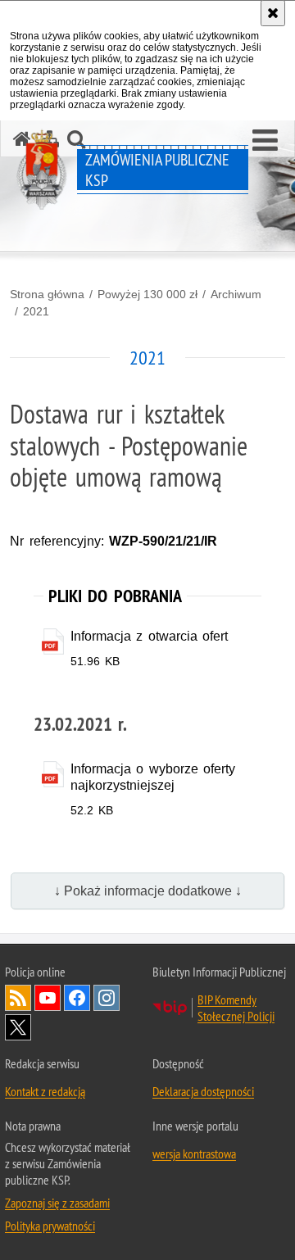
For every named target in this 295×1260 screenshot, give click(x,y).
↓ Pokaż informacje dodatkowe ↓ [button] (148, 891)
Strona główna (47, 294)
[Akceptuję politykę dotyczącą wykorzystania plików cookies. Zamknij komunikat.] (273, 13)
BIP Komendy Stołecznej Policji (236, 1007)
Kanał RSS (18, 998)
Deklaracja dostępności (203, 1091)
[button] (265, 141)
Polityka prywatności (50, 1225)
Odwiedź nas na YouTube (47, 998)
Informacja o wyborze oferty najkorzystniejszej (153, 777)
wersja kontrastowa (194, 1153)
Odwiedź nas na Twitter (18, 1027)
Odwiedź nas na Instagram (106, 998)
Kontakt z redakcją (45, 1091)
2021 (36, 311)
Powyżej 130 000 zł (147, 294)
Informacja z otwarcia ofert (149, 636)
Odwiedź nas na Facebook (77, 998)
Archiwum (236, 294)
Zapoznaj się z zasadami (57, 1202)
